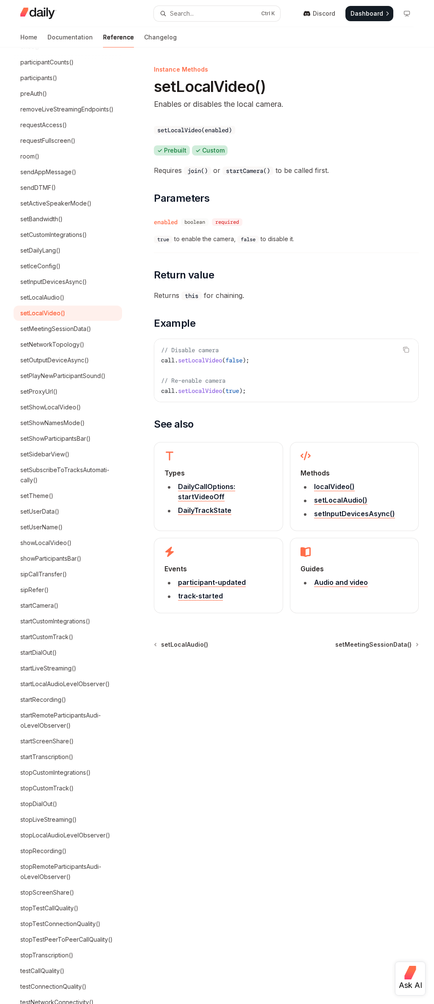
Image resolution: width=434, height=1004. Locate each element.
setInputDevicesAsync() (354, 513)
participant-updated (212, 582)
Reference (118, 37)
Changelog (160, 37)
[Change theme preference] (407, 13)
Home (28, 37)
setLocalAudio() (340, 500)
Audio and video (341, 582)
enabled (166, 222)
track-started (200, 596)
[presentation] (75, 525)
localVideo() (334, 486)
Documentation (70, 37)
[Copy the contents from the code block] (406, 349)
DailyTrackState (204, 510)
